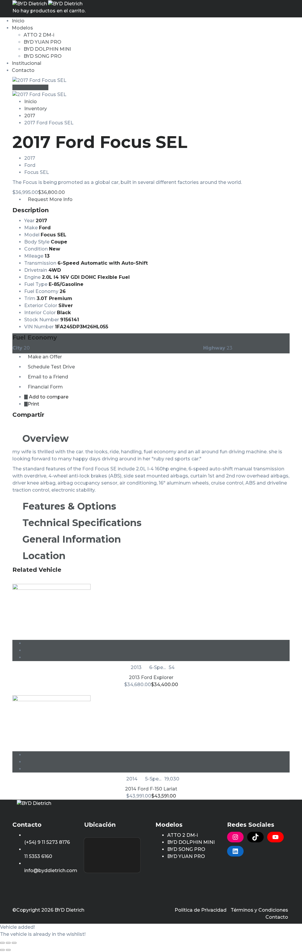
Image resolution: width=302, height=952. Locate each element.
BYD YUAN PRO (42, 42)
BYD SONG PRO (43, 56)
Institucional (26, 63)
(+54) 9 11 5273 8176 (47, 842)
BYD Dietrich (69, 910)
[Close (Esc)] (2, 943)
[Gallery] (157, 657)
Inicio (18, 21)
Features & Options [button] (68, 506)
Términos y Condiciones (259, 910)
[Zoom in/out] (14, 943)
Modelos (22, 28)
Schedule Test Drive (51, 367)
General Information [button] (70, 539)
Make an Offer (45, 357)
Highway (214, 348)
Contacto (23, 70)
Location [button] (42, 555)
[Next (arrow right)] (8, 950)
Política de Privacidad (200, 910)
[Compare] (157, 650)
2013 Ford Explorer (151, 677)
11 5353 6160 (38, 856)
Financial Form (45, 387)
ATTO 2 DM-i (39, 35)
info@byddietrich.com (50, 870)
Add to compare (48, 397)
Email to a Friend (48, 377)
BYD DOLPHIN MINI (47, 49)
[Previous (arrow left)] (2, 950)
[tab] (151, 438)
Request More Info (50, 199)
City (17, 348)
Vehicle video (32, 87)
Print (33, 404)
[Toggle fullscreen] (8, 943)
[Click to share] (14, 425)
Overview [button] (44, 438)
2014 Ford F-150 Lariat (151, 789)
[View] (157, 643)
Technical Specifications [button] (81, 522)
